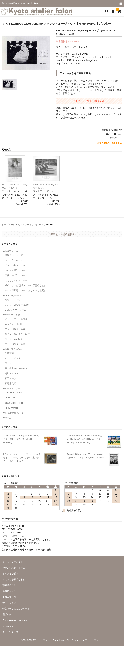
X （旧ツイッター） (12, 632)
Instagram (7, 626)
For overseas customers (14, 620)
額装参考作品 (9, 585)
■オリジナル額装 (11, 314)
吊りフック (10, 363)
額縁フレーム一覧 (14, 255)
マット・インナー (14, 358)
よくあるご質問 (10, 573)
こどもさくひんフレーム (17, 280)
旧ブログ (6, 614)
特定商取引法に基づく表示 (16, 608)
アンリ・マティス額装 (16, 319)
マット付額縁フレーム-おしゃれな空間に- (26, 290)
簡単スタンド (11, 373)
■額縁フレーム (10, 251)
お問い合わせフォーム (13, 536)
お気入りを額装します (13, 579)
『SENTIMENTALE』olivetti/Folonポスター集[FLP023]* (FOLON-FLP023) (21, 439)
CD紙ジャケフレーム (15, 309)
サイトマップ (9, 602)
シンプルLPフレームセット (18, 304)
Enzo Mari (10, 397)
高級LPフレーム (13, 299)
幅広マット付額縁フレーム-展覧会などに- (26, 285)
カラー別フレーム (14, 260)
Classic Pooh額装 (14, 339)
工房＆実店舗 (9, 597)
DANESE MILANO (14, 392)
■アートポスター (11, 388)
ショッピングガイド (12, 562)
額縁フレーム (94, 80)
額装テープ (10, 378)
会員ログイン (9, 591)
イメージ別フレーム (15, 265)
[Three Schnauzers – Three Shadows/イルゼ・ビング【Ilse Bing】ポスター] (46, 168)
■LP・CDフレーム (12, 295)
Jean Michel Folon (14, 402)
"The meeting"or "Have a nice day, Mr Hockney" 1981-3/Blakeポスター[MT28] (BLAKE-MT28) (85, 439)
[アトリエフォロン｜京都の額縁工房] (37, 13)
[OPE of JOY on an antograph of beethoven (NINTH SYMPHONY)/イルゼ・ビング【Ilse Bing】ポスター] (15, 168)
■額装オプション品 (13, 349)
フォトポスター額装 (15, 329)
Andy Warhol (11, 407)
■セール (7, 417)
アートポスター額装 (15, 344)
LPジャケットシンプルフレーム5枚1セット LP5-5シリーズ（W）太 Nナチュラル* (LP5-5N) (21, 457)
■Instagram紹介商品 (13, 412)
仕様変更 (9, 353)
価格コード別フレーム (16, 275)
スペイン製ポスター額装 (17, 334)
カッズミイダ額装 (14, 324)
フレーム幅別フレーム (16, 270)
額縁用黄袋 (10, 383)
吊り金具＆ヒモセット (16, 368)
